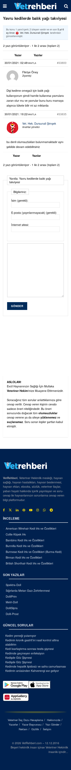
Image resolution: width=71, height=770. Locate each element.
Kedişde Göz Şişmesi (18, 657)
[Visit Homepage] (35, 6)
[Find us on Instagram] (37, 510)
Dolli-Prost (12, 614)
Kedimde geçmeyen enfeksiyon (24, 653)
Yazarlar (13, 724)
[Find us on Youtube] (30, 510)
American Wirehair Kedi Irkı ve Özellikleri (31, 528)
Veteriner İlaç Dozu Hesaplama (25, 720)
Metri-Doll (12, 602)
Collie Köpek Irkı (16, 534)
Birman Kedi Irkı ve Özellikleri (24, 557)
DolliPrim (11, 596)
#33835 (61, 114)
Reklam (23, 729)
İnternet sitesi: (20, 224)
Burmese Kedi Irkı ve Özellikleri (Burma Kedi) (34, 552)
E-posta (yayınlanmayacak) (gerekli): (34, 212)
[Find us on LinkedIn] (17, 510)
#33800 (61, 62)
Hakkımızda (53, 720)
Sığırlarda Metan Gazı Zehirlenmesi (28, 590)
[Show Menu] (5, 6)
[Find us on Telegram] (51, 510)
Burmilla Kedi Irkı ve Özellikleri (24, 546)
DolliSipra (12, 608)
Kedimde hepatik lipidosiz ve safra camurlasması (35, 666)
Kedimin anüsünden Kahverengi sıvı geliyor (32, 671)
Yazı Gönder (52, 724)
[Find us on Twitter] (10, 510)
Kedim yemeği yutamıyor (20, 636)
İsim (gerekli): (19, 200)
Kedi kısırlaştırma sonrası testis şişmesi (29, 649)
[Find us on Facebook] (4, 510)
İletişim (47, 729)
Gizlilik (35, 729)
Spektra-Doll (13, 585)
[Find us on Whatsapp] (44, 510)
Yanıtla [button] (31, 62)
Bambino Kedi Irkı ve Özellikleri (25, 540)
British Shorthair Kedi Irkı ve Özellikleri (29, 563)
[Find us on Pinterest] (23, 510)
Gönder (17, 306)
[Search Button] (66, 6)
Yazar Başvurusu (31, 724)
